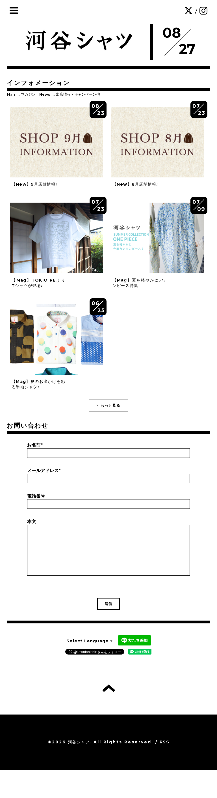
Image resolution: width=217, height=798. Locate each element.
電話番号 (36, 496)
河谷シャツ (79, 742)
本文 (31, 521)
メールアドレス (44, 470)
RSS (164, 742)
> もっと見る (108, 405)
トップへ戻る (108, 688)
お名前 (35, 445)
